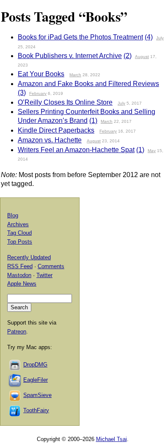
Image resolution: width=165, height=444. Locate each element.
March (75, 74)
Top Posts (19, 242)
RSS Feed (20, 266)
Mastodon (19, 275)
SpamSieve (37, 395)
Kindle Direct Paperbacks (56, 130)
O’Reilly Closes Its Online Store (65, 102)
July (160, 38)
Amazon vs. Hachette (50, 140)
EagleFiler (35, 380)
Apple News (21, 283)
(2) (128, 55)
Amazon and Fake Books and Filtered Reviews (88, 83)
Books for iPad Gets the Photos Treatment (80, 37)
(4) (149, 37)
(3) (22, 92)
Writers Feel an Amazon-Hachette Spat (76, 149)
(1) (93, 120)
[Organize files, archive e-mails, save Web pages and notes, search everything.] (15, 380)
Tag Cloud (19, 233)
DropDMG (35, 364)
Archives (18, 224)
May (152, 150)
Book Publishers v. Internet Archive (70, 55)
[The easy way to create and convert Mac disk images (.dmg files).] (15, 364)
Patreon (16, 331)
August (142, 56)
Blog (12, 215)
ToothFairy (36, 410)
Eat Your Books (41, 74)
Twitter (44, 275)
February (38, 93)
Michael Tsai (111, 439)
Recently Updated (29, 257)
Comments (51, 266)
